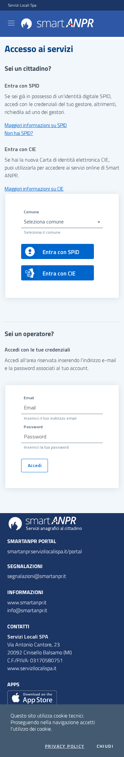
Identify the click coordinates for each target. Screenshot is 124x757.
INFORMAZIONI (25, 592)
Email (29, 398)
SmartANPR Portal (31, 541)
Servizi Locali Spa (22, 5)
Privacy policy (65, 746)
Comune (31, 212)
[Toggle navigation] (11, 23)
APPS (13, 684)
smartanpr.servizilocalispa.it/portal (44, 551)
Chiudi (105, 746)
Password (33, 427)
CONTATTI (18, 626)
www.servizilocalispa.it (32, 668)
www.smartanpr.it (27, 602)
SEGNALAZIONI (25, 566)
